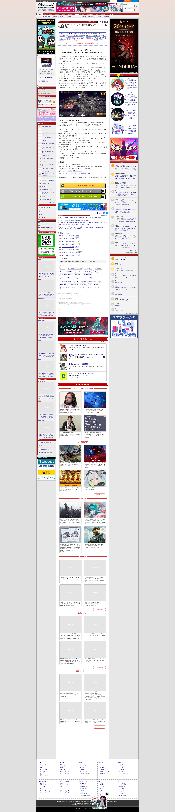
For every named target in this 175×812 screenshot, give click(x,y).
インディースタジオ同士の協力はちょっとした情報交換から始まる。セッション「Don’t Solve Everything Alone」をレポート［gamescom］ (95, 435)
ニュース (43, 80)
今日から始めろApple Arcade (48, 168)
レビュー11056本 (42, 10)
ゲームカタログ (123, 795)
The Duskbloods (118, 294)
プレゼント (99, 16)
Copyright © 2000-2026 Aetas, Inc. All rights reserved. (87, 810)
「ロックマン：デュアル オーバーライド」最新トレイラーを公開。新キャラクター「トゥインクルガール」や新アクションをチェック (125, 245)
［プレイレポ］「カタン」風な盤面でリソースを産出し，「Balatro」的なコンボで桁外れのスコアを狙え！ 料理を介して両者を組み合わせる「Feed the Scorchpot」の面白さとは (70, 636)
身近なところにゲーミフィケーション (48, 193)
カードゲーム (122, 788)
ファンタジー (99, 268)
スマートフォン (83, 781)
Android (82, 287)
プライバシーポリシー (46, 442)
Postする (100, 21)
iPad (90, 284)
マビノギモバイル (119, 282)
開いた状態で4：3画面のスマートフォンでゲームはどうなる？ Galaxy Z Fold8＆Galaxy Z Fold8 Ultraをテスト (95, 660)
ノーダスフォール (119, 310)
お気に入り (120, 0)
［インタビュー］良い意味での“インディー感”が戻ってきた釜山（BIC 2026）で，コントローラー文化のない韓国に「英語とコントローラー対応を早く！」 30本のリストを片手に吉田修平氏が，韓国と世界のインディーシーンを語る (46, 416)
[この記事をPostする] (97, 22)
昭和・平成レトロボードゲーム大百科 (48, 174)
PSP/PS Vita (121, 762)
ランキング (134, 0)
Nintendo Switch (44, 229)
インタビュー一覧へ (99, 727)
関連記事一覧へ (104, 215)
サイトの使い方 (55, 1)
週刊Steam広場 (45, 155)
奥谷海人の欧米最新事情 (47, 126)
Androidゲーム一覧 (85, 795)
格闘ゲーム (122, 786)
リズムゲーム (122, 792)
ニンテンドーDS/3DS (64, 781)
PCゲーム (43, 222)
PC (45, 14)
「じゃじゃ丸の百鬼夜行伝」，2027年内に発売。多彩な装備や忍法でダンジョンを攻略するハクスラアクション (125, 237)
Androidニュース (84, 785)
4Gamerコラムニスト (47, 177)
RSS (38, 1)
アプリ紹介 (83, 790)
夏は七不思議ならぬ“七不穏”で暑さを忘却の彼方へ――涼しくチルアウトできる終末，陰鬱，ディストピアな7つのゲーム (46, 314)
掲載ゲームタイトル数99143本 (46, 9)
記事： (50, 101)
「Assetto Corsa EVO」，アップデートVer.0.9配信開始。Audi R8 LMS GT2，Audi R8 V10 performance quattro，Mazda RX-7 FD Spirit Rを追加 (95, 465)
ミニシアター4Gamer (47, 183)
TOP (40, 14)
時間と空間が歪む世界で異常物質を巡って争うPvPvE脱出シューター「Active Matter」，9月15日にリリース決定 (70, 464)
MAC (96, 271)
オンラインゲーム (47, 16)
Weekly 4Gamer (45, 129)
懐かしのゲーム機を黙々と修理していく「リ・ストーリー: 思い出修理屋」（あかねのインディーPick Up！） (94, 604)
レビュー (69, 16)
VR (83, 14)
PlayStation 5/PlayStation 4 (46, 227)
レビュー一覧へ (99, 667)
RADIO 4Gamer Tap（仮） (48, 158)
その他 (121, 793)
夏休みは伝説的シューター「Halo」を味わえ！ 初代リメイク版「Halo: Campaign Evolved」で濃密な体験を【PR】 (94, 546)
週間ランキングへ (133, 250)
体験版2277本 (51, 10)
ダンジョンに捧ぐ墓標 (46, 64)
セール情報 (83, 788)
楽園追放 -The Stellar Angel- (121, 300)
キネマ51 (44, 196)
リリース (89, 287)
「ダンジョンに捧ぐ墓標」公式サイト (84, 185)
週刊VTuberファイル (46, 140)
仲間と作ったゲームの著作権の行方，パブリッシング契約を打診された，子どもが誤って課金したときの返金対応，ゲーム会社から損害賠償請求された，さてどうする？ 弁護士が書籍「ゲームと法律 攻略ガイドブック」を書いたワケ (70, 548)
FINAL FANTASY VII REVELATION (124, 270)
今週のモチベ (45, 132)
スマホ (70, 14)
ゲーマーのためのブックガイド (48, 164)
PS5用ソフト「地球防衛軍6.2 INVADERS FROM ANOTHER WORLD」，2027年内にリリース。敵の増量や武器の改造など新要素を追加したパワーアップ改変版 (125, 177)
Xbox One (63, 284)
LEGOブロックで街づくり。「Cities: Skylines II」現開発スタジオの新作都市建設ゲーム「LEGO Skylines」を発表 (125, 194)
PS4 (79, 281)
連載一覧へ (52, 202)
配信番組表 (106, 16)
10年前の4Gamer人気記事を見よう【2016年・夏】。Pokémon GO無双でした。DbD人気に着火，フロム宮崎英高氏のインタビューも (46, 294)
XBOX (50, 14)
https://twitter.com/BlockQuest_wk (80, 173)
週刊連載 (55, 16)
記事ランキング (44, 775)
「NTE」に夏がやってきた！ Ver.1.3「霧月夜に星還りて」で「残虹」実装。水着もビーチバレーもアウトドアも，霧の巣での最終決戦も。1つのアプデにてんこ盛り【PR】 (95, 522)
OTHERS (63, 268)
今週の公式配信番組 (46, 137)
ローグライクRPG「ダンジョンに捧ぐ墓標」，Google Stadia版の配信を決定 (81, 218)
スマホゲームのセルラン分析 (48, 148)
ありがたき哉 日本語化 (47, 189)
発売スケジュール (64, 771)
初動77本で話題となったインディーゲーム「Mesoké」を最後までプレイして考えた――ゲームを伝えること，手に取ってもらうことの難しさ (46, 375)
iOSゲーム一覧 (84, 793)
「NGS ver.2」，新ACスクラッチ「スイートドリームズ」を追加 (95, 488)
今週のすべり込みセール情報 (48, 152)
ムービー (84, 16)
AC (97, 14)
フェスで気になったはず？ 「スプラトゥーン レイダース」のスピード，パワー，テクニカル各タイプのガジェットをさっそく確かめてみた (46, 355)
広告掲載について (45, 449)
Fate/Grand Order (119, 264)
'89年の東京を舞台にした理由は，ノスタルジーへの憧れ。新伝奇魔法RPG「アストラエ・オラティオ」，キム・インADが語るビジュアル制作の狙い (46, 397)
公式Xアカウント (45, 1)
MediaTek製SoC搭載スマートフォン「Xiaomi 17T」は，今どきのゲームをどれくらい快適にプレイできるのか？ (95, 635)
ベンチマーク (103, 792)
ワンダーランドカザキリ (46, 69)
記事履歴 (127, 0)
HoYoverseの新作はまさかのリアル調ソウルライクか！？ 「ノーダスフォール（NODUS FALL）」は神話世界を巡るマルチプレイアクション (125, 202)
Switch (63, 14)
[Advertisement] (83, 746)
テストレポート (104, 785)
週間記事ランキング (45, 207)
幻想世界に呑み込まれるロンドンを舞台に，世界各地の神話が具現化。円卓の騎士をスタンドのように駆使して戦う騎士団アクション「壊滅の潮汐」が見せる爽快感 (70, 661)
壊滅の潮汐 (118, 305)
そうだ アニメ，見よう (47, 161)
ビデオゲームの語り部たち (48, 180)
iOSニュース (83, 783)
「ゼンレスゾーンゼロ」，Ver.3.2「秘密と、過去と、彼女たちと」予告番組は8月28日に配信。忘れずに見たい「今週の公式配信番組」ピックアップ (95, 580)
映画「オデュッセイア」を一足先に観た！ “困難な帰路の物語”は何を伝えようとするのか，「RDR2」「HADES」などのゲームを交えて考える (46, 275)
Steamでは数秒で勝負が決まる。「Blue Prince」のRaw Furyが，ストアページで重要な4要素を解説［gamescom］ (70, 434)
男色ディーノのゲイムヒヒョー (48, 144)
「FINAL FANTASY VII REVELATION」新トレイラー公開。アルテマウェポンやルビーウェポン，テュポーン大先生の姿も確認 (125, 168)
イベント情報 (122, 785)
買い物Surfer (45, 186)
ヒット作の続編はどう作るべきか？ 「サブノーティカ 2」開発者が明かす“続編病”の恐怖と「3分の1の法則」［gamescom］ (95, 411)
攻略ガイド (62, 16)
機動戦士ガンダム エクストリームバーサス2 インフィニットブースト (125, 288)
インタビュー (76, 16)
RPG (91, 268)
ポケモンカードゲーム (120, 259)
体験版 (42, 767)
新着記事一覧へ (99, 494)
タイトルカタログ (64, 773)
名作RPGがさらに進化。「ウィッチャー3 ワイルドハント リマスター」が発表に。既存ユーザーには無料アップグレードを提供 (125, 185)
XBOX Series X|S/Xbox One (46, 225)
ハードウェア (90, 14)
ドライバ (43, 217)
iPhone (96, 284)
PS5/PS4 (57, 14)
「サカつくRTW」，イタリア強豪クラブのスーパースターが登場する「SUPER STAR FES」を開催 (70, 489)
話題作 (39, 16)
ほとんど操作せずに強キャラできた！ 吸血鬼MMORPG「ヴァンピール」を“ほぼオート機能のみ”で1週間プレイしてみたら (46, 336)
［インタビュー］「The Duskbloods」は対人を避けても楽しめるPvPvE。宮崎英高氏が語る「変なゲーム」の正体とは (95, 721)
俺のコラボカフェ (46, 171)
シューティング (123, 790)
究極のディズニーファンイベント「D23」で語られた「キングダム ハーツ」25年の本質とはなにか (46, 436)
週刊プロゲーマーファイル (48, 134)
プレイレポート (84, 766)
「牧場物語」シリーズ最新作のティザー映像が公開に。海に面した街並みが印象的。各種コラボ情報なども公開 (125, 228)
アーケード (121, 781)
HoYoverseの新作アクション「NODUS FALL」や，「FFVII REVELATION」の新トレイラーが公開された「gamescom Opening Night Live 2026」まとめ (125, 220)
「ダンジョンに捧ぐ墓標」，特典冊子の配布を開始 (74, 220)
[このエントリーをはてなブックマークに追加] (106, 22)
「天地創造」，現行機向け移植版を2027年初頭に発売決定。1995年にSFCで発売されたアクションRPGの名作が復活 (125, 211)
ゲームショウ (91, 16)
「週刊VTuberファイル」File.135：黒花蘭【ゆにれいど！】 (69, 578)
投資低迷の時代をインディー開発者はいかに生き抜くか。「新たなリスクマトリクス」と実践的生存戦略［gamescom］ (70, 411)
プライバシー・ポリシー (88, 808)
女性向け (77, 14)
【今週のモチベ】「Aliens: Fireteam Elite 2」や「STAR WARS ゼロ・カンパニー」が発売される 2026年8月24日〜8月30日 (70, 604)
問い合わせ (63, 1)
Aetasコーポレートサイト (46, 452)
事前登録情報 (83, 786)
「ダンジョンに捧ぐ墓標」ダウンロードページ (83, 191)
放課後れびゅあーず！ (47, 199)
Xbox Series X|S (87, 274)
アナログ (103, 14)
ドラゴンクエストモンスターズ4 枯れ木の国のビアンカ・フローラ (125, 276)
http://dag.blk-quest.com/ (75, 171)
